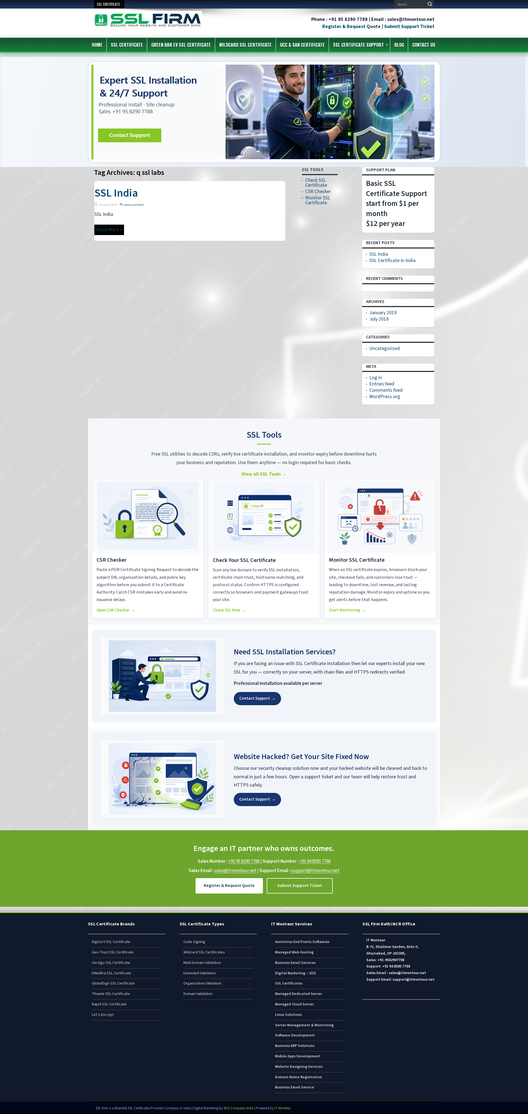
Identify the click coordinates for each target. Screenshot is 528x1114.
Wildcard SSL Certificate (245, 45)
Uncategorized (384, 348)
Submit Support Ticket (409, 26)
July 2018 (379, 319)
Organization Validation (202, 983)
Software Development (295, 1035)
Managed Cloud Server (294, 1004)
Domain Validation (197, 994)
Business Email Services (295, 963)
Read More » (109, 229)
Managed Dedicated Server (298, 994)
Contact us (423, 45)
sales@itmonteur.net (235, 870)
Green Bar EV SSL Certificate (181, 45)
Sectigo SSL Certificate (111, 963)
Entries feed (381, 383)
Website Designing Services (299, 1066)
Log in (375, 377)
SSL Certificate (127, 45)
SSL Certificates (288, 983)
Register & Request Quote (351, 26)
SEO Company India (239, 1108)
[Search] (430, 4)
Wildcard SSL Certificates (204, 952)
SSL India (116, 193)
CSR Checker (318, 191)
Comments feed (386, 390)
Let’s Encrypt (103, 1015)
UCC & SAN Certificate (302, 45)
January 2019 (383, 312)
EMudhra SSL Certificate (111, 973)
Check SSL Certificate (316, 183)
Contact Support (257, 698)
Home (97, 45)
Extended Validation (199, 973)
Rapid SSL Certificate (109, 1004)
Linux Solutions (288, 1015)
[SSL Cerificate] (148, 27)
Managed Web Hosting (294, 952)
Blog (399, 45)
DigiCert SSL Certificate (111, 942)
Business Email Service (294, 1087)
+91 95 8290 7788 (244, 861)
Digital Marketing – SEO (295, 973)
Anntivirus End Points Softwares (302, 942)
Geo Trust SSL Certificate (113, 952)
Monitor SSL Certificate (317, 200)
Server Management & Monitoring (304, 1025)
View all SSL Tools (264, 474)
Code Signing (194, 942)
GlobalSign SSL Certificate (113, 983)
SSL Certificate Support (358, 45)
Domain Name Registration (298, 1077)
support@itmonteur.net (315, 870)
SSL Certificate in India (392, 260)
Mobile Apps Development (297, 1056)
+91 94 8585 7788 (315, 861)
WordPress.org (384, 396)
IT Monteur (282, 1108)
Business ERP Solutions (294, 1046)
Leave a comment (134, 205)
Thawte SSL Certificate (111, 994)
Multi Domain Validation (202, 963)
